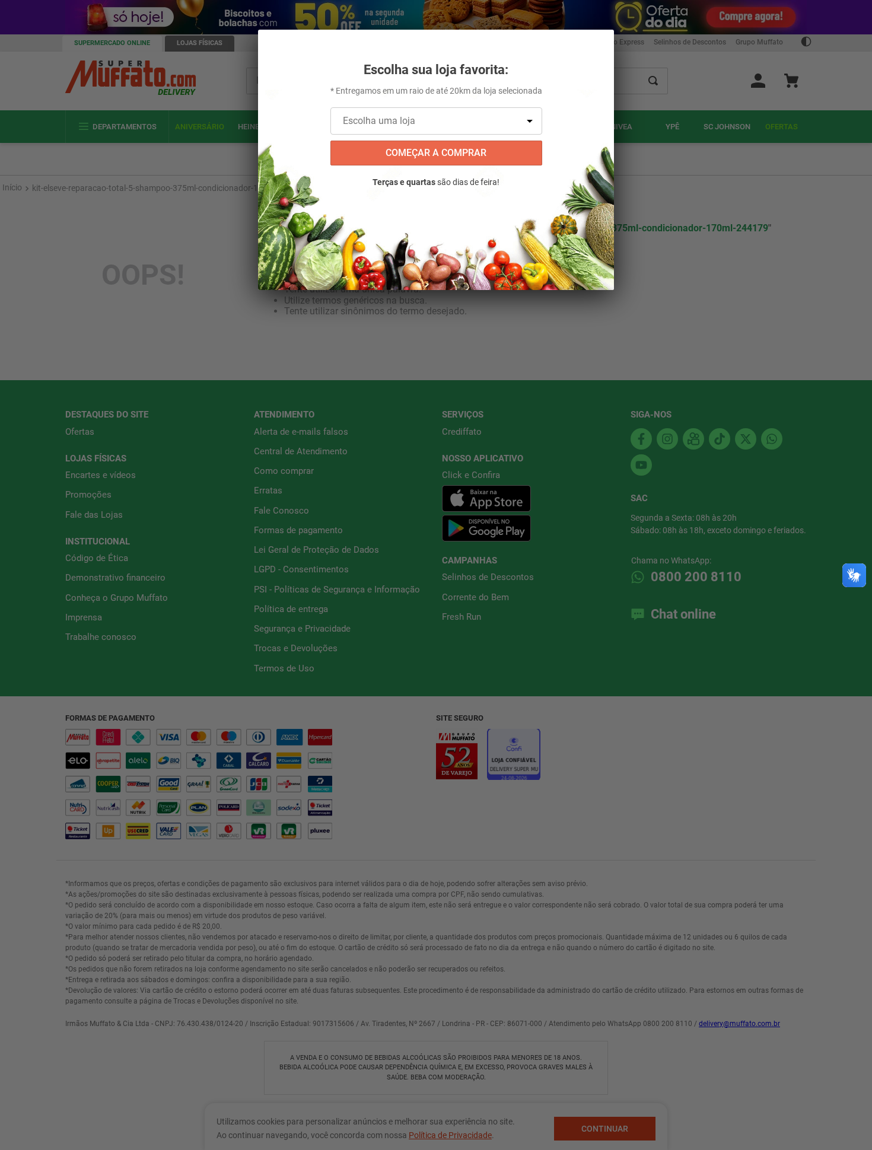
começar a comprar (436, 152)
